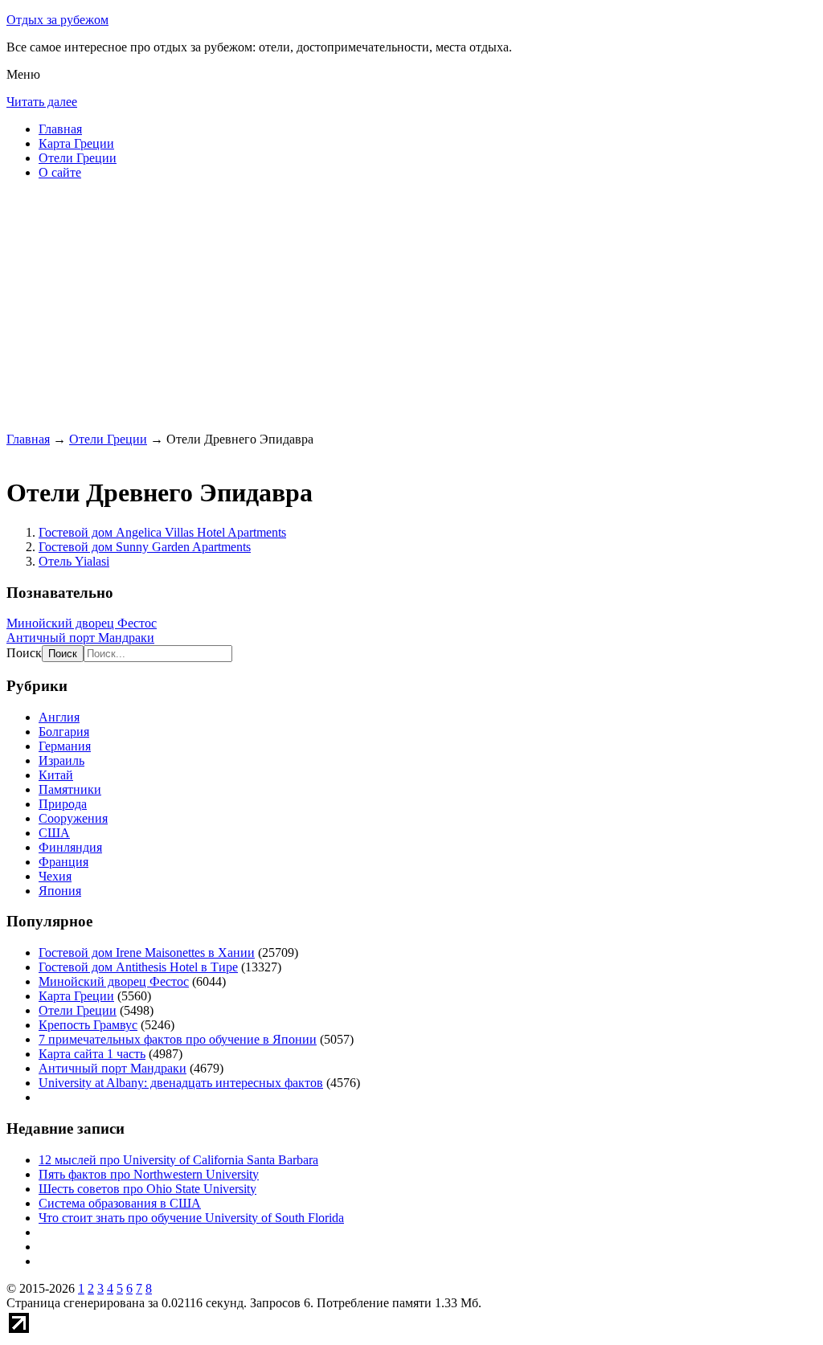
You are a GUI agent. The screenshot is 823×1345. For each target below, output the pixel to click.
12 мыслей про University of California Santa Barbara (178, 1160)
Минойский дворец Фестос (81, 623)
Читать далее (41, 101)
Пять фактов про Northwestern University (149, 1174)
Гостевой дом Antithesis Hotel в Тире (138, 967)
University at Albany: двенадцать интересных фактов (181, 1082)
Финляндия (70, 847)
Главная (60, 129)
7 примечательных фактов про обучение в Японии (178, 1039)
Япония (60, 890)
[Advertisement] (411, 305)
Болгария (64, 731)
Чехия (55, 876)
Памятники (70, 789)
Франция (63, 862)
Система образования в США (120, 1203)
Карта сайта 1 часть (92, 1054)
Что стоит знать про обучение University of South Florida (191, 1217)
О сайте (60, 172)
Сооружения (73, 818)
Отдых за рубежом (57, 20)
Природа (63, 804)
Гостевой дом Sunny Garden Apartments (145, 547)
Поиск (24, 653)
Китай (56, 775)
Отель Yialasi (74, 561)
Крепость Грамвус (88, 1025)
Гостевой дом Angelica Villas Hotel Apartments (162, 532)
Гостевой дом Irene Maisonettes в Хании (147, 952)
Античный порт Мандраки (80, 637)
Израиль (61, 760)
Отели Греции (78, 158)
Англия (59, 717)
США (54, 833)
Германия (65, 746)
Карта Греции (76, 143)
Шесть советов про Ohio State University (147, 1189)
